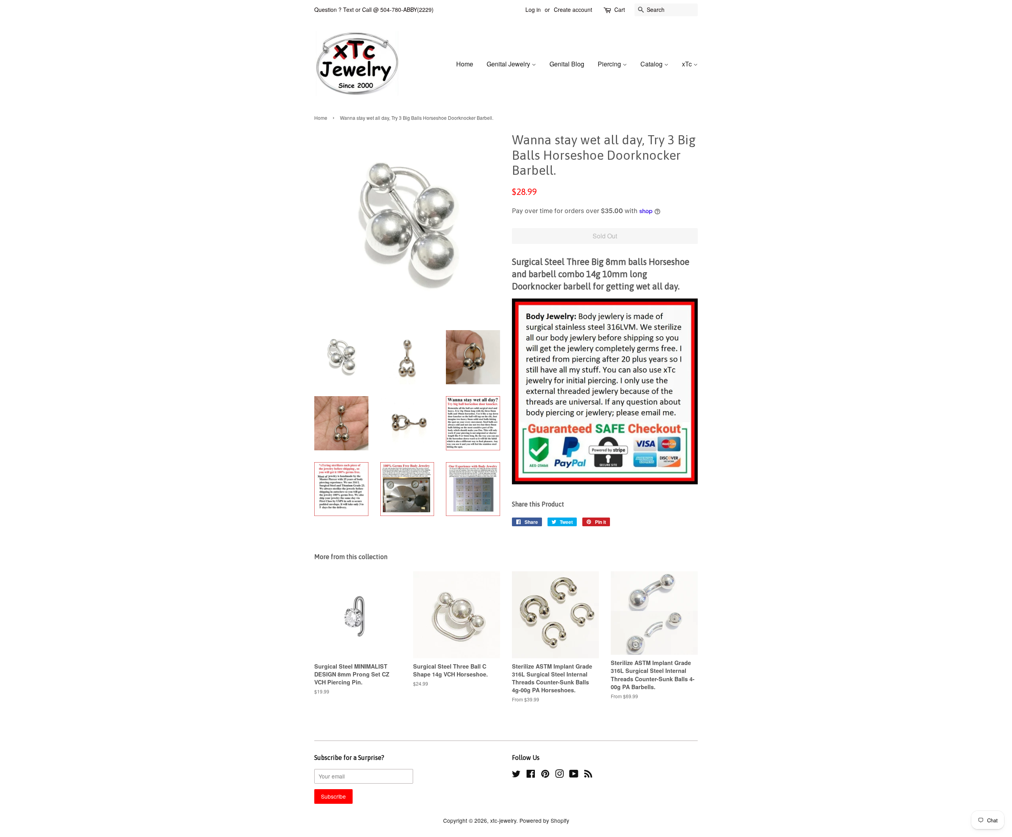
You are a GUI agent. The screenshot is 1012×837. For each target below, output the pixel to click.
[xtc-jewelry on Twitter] (516, 775)
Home (464, 63)
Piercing (610, 63)
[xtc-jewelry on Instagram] (559, 775)
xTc (687, 63)
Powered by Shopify (544, 820)
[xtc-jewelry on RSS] (588, 775)
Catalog (652, 63)
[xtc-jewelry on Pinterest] (545, 775)
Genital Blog (566, 63)
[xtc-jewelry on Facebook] (530, 775)
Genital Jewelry (509, 63)
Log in (533, 9)
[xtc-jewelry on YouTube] (573, 775)
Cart (619, 9)
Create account (573, 9)
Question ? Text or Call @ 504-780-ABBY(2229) (374, 9)
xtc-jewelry (503, 820)
